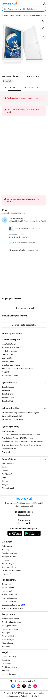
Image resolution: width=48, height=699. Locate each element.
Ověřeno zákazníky (9, 656)
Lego (4, 477)
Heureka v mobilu (8, 587)
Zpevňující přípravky (9, 344)
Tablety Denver (8, 394)
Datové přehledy (8, 636)
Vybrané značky (9, 382)
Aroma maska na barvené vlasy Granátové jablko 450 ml (22, 445)
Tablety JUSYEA (8, 397)
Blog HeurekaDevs (9, 567)
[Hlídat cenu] (43, 28)
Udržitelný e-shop (9, 674)
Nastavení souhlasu (9, 598)
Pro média (5, 560)
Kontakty (5, 549)
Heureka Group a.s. (29, 693)
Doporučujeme (9, 459)
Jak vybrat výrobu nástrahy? (12, 419)
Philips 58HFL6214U (9, 448)
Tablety (18, 15)
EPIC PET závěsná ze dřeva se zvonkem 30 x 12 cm (21, 435)
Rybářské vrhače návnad (11, 347)
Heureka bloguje (8, 563)
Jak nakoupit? (7, 584)
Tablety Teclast (8, 387)
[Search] (5, 87)
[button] (14, 87)
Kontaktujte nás (24, 514)
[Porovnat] (43, 20)
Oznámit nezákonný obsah (12, 570)
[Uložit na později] (43, 36)
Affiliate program (8, 639)
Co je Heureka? (7, 546)
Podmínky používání (9, 553)
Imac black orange (9, 431)
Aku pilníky (6, 372)
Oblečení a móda (8, 488)
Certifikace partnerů (9, 667)
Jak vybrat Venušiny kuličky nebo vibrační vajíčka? (21, 412)
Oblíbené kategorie (11, 339)
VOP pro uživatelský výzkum (12, 608)
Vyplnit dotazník (24, 523)
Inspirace (5, 670)
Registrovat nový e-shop (11, 622)
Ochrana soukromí (9, 601)
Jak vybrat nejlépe (10, 408)
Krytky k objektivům (9, 351)
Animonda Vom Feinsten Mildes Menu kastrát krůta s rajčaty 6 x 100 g (24, 441)
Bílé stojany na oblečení (11, 365)
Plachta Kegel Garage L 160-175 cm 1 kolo (17, 438)
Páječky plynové (8, 361)
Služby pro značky (9, 632)
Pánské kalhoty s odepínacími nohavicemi (17, 368)
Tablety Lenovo (8, 390)
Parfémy (5, 467)
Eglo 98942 (6, 452)
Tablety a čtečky (8, 15)
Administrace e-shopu (10, 618)
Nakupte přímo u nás (10, 594)
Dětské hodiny (7, 354)
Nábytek (5, 484)
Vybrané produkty (10, 426)
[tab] (14, 88)
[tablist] (24, 88)
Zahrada (5, 481)
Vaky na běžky (7, 358)
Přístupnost (6, 574)
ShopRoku (6, 660)
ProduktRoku (7, 664)
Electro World (40, 221)
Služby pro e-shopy (9, 625)
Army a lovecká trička (10, 375)
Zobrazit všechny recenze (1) (24, 250)
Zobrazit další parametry (24, 325)
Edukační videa (7, 643)
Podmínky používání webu (30, 696)
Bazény (5, 471)
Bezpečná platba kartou (11, 605)
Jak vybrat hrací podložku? (12, 416)
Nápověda (6, 646)
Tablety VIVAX (7, 401)
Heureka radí (7, 591)
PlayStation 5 (7, 474)
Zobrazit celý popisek (24, 308)
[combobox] (24, 9)
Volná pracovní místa (9, 556)
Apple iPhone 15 (8, 464)
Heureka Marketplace (10, 629)
